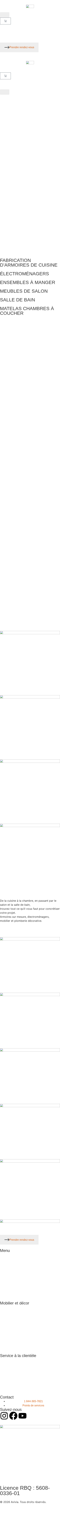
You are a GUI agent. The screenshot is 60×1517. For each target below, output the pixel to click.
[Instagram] (4, 1416)
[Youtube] (22, 1416)
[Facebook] (13, 1416)
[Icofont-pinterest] (32, 1416)
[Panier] (5, 21)
